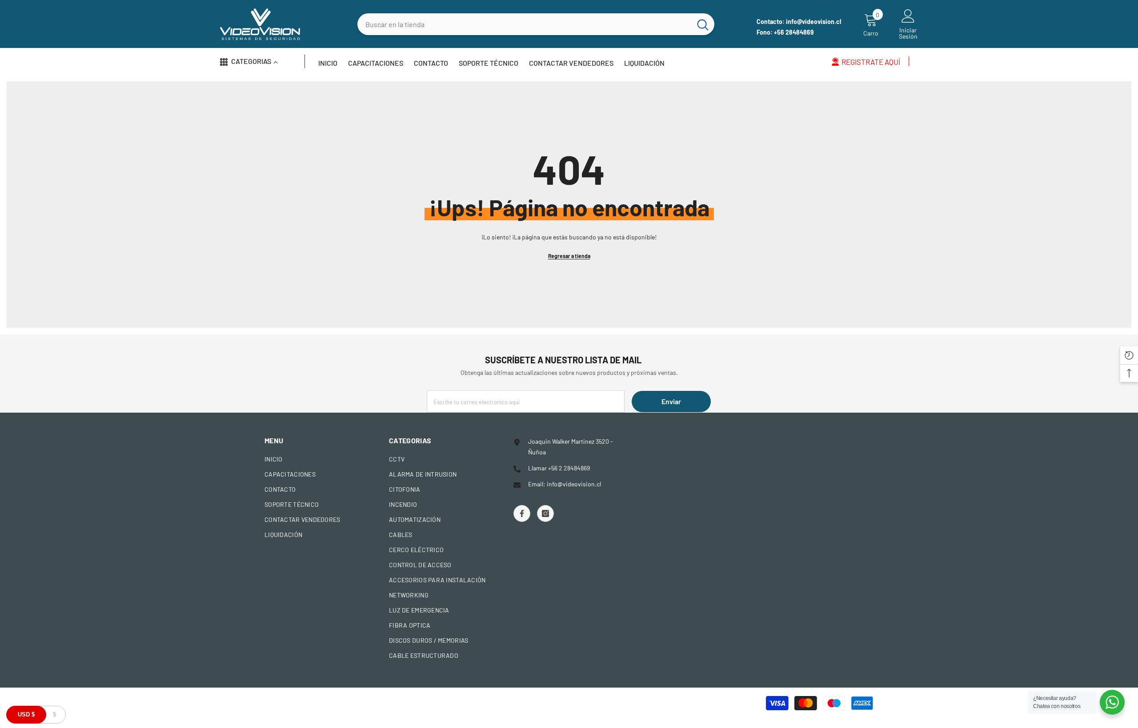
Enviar (671, 401)
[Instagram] (545, 513)
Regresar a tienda (569, 256)
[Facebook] (521, 513)
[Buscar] (535, 24)
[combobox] (524, 24)
